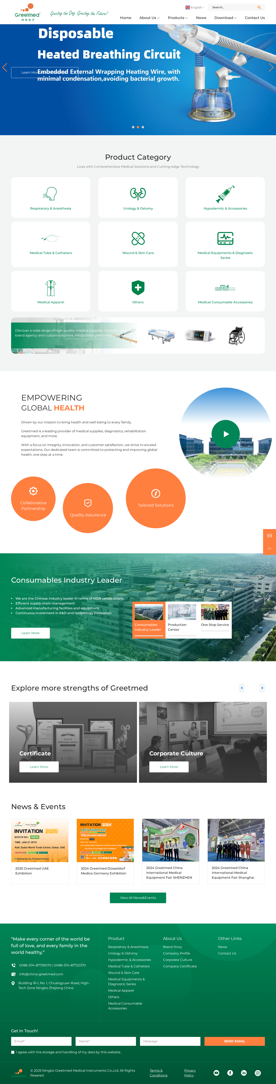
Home (125, 18)
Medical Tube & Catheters (129, 966)
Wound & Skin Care (123, 973)
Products (176, 18)
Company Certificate (180, 966)
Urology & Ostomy (123, 953)
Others (113, 997)
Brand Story (172, 947)
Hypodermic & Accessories (129, 960)
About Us (147, 18)
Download (223, 18)
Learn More (30, 633)
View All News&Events (138, 898)
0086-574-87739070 (35, 965)
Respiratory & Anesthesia (128, 947)
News (201, 18)
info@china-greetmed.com (97, 335)
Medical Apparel (121, 990)
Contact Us (255, 18)
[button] (4, 67)
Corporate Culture (177, 960)
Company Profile (176, 953)
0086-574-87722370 (70, 965)
